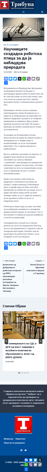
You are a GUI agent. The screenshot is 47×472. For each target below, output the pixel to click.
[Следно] (40, 341)
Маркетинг (20, 439)
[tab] (19, 372)
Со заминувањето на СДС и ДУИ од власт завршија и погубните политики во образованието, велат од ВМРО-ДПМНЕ (20, 350)
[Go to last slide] (6, 341)
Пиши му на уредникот (14, 443)
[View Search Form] (42, 12)
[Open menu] (23, 12)
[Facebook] (21, 450)
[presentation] (23, 325)
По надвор (14, 45)
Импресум (8, 439)
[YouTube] (25, 450)
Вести (6, 45)
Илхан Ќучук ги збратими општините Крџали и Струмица (35, 267)
